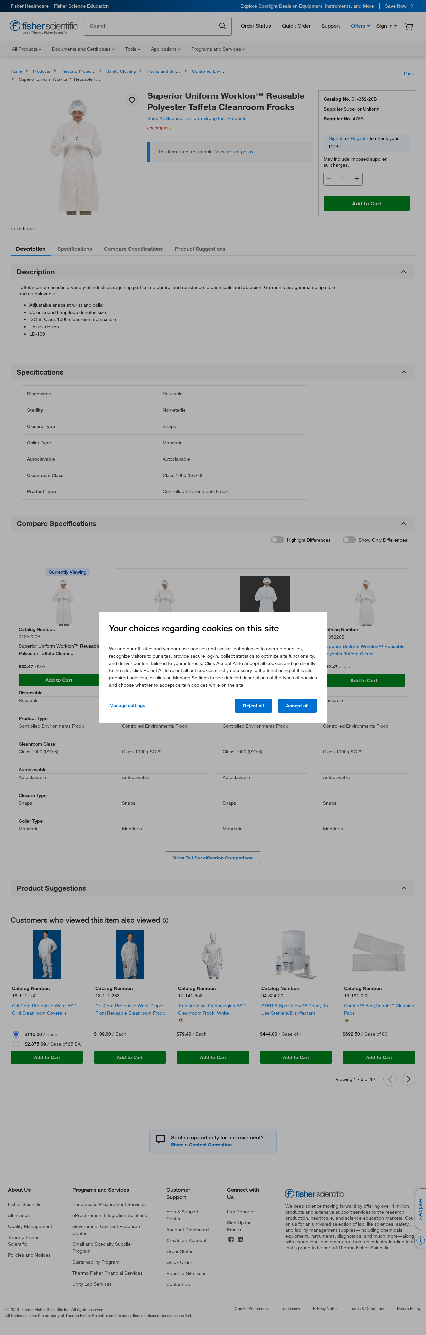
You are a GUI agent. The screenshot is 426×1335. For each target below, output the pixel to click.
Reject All (253, 706)
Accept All (297, 706)
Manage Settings (127, 705)
